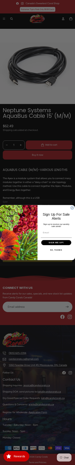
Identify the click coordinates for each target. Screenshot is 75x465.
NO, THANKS (56, 250)
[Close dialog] (72, 207)
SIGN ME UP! (56, 242)
